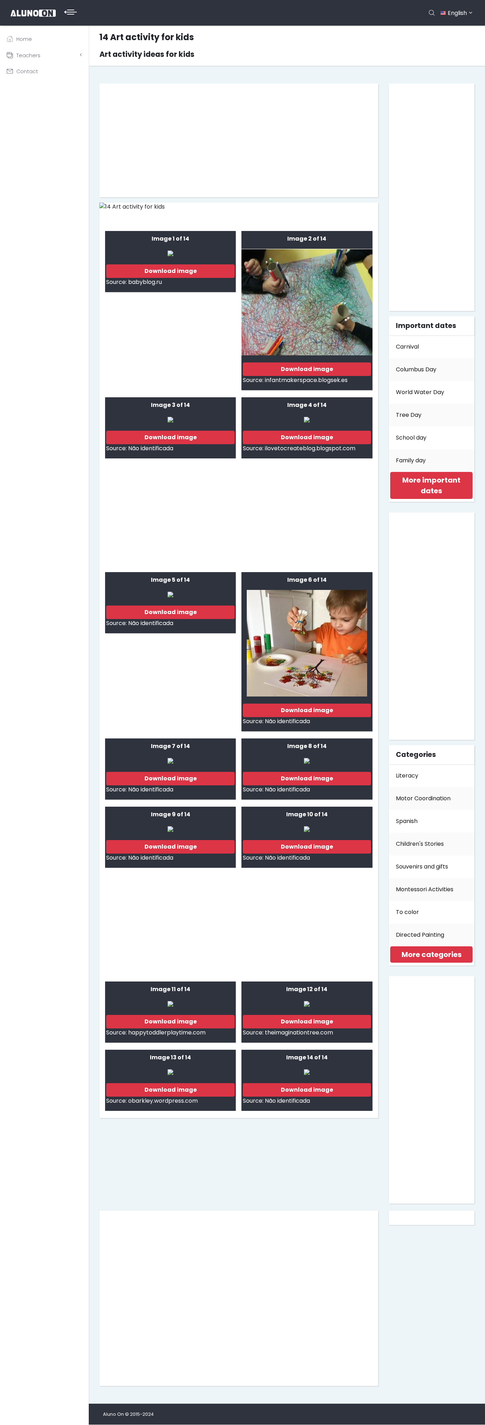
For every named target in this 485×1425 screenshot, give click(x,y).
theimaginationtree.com (299, 1032)
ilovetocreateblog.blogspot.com (310, 448)
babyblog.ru (145, 282)
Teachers (28, 55)
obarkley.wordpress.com (163, 1101)
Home (24, 39)
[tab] (432, 485)
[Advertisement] (239, 140)
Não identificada (150, 448)
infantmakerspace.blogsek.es (306, 380)
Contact (27, 71)
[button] (431, 485)
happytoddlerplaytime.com (167, 1032)
